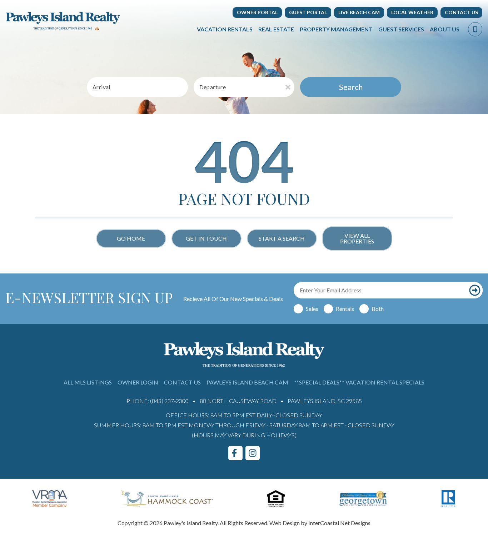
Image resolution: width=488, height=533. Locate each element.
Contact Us (461, 12)
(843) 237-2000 (169, 400)
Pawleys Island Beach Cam (247, 382)
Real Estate (276, 29)
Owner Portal (257, 12)
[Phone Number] (475, 29)
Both (378, 308)
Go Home (131, 238)
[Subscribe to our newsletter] (475, 290)
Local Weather (412, 12)
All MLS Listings (88, 382)
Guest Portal (308, 12)
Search (351, 87)
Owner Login (138, 382)
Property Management (336, 29)
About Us (444, 29)
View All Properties (357, 238)
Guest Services (401, 29)
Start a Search (282, 238)
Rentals (345, 308)
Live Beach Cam (359, 12)
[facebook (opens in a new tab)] (235, 453)
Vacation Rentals (225, 29)
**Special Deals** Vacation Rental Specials (359, 382)
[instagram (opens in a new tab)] (252, 453)
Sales (312, 308)
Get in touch (206, 238)
